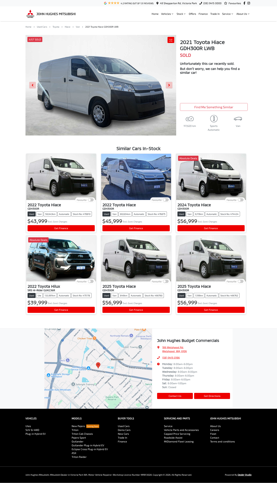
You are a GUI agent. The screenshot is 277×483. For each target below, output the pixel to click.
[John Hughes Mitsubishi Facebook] (245, 3)
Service (226, 13)
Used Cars (42, 26)
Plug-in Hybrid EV (35, 433)
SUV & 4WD (32, 429)
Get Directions (212, 395)
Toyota (56, 26)
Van (78, 26)
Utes (28, 426)
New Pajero (78, 426)
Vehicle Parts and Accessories (181, 429)
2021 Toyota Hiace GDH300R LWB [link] (101, 26)
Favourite (82, 200)
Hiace (67, 26)
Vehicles (166, 13)
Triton (75, 429)
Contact (214, 437)
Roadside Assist (173, 437)
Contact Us (175, 395)
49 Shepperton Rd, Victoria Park (178, 3)
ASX (74, 452)
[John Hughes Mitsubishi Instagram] (249, 3)
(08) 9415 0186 (171, 357)
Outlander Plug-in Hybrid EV (88, 445)
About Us (241, 13)
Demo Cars (124, 429)
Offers (192, 13)
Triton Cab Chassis (82, 433)
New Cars (123, 433)
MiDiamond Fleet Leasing (179, 441)
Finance (203, 13)
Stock (180, 13)
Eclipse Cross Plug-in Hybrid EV (90, 449)
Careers (214, 429)
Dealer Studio (245, 474)
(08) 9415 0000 (212, 3)
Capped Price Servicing (177, 433)
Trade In (215, 13)
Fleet (213, 433)
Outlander (77, 441)
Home (155, 13)
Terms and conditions (222, 441)
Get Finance (61, 228)
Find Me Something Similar (213, 107)
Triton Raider (79, 456)
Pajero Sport (79, 437)
